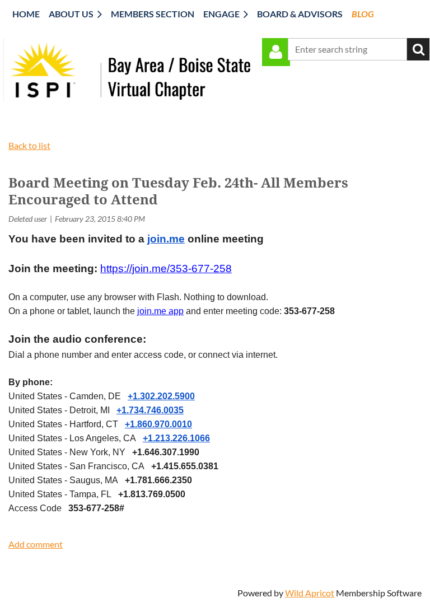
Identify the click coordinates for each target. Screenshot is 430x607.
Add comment (35, 544)
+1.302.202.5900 (161, 396)
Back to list (29, 145)
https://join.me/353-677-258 (166, 268)
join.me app (160, 311)
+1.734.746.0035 (150, 410)
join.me (166, 239)
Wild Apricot (309, 592)
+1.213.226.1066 (176, 438)
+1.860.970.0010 (158, 424)
